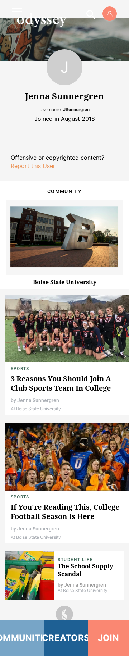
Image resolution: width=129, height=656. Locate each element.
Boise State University (64, 282)
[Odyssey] (41, 19)
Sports (20, 368)
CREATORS (65, 638)
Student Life (75, 559)
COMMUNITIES (22, 638)
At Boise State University (36, 408)
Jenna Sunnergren (38, 400)
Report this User (33, 165)
